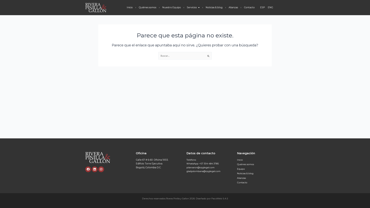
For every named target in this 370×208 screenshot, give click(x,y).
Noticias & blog (214, 7)
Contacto (249, 7)
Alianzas (233, 7)
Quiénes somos (147, 7)
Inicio (130, 7)
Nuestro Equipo (171, 7)
